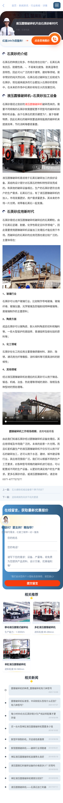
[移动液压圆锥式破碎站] (16, 612)
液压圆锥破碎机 (33, 104)
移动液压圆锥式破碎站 (16, 627)
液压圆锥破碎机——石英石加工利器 (28, 786)
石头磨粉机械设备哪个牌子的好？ (28, 489)
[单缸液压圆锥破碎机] (16, 649)
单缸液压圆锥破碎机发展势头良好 (27, 756)
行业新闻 (35, 5)
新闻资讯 (23, 5)
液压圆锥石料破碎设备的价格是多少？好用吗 (33, 765)
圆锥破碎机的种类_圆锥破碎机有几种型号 (31, 688)
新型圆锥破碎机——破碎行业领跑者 (28, 747)
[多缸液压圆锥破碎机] (46, 612)
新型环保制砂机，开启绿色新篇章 (27, 739)
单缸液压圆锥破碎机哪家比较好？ (27, 778)
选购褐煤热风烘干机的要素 (25, 496)
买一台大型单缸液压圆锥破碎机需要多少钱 (32, 726)
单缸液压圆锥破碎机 (15, 664)
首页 (14, 5)
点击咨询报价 (42, 40)
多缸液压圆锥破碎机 (45, 627)
